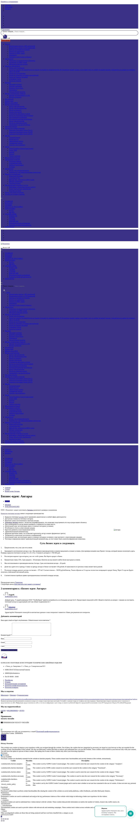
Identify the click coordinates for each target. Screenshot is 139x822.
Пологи (7, 44)
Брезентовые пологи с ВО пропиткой (22, 46)
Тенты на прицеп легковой (18, 77)
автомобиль (39, 699)
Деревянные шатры (15, 143)
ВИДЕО (12, 212)
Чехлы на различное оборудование (21, 115)
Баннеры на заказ (15, 191)
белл (102, 699)
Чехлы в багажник (15, 112)
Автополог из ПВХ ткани (18, 62)
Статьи (7, 501)
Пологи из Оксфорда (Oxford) (19, 49)
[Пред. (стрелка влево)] (1, 820)
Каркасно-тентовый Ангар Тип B (20, 132)
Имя (2, 639)
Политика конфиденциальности (20, 225)
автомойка (44, 699)
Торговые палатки (15, 84)
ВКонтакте (4, 695)
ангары (21, 517)
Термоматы (13, 55)
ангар (63, 699)
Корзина (8, 9)
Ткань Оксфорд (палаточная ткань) (21, 148)
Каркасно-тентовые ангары (10, 513)
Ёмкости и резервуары (12, 174)
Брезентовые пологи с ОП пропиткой (22, 48)
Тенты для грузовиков (16, 68)
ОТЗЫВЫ (8, 205)
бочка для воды (133, 699)
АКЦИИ (12, 218)
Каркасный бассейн (16, 176)
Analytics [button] (4, 798)
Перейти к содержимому (9, 2)
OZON (3, 710)
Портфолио (9, 680)
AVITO (21, 710)
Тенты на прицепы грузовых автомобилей (23, 75)
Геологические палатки (17, 92)
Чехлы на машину (15, 110)
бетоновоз (115, 699)
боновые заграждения (122, 699)
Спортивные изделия (12, 159)
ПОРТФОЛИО (10, 208)
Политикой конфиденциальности (47, 731)
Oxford (20, 699)
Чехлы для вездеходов (16, 121)
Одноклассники (22, 695)
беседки (111, 699)
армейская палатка (73, 699)
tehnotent (8, 505)
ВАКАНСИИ (13, 221)
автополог (59, 699)
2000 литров (10, 699)
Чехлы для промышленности (19, 170)
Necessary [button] (4, 753)
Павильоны (13, 90)
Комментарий (6, 635)
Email (3, 642)
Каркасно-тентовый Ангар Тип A (20, 130)
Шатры (7, 136)
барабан (97, 699)
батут (100, 699)
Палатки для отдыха (16, 88)
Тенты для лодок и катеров (14, 192)
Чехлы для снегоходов (16, 106)
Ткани (7, 147)
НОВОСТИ (13, 216)
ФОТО (11, 210)
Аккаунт (8, 5)
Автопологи (9, 59)
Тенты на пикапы (15, 81)
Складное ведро (14, 178)
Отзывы (7, 682)
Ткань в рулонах (14, 156)
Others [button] (3, 809)
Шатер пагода (14, 139)
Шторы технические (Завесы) (15, 93)
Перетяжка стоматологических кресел (22, 187)
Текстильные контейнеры (18, 117)
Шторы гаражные (15, 97)
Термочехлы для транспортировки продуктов (25, 172)
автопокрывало (53, 699)
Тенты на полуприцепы (17, 73)
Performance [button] (5, 793)
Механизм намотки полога (18, 64)
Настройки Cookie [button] (7, 733)
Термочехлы (9, 169)
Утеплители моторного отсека (19, 114)
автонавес (48, 699)
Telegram (13, 695)
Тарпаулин (19, 582)
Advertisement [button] (5, 804)
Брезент (11, 152)
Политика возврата (11, 687)
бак (81, 699)
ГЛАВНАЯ (9, 201)
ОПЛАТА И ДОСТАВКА (14, 207)
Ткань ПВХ (13, 150)
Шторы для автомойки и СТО (19, 95)
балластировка (90, 699)
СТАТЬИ (12, 219)
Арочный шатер (14, 137)
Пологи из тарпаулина (16, 51)
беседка (108, 699)
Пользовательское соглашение (19, 223)
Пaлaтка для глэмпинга (17, 145)
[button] (15, 722)
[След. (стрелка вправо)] (3, 820)
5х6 (1, 699)
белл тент (105, 699)
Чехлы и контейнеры (12, 104)
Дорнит (11, 154)
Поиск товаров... (8, 31)
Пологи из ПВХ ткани (17, 53)
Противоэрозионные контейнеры (20, 119)
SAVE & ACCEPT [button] (7, 815)
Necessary (5, 755)
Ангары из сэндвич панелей (15, 128)
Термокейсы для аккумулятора (19, 125)
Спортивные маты (15, 163)
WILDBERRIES (12, 710)
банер (94, 699)
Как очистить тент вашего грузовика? (27, 584)
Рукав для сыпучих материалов (20, 189)
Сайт (2, 646)
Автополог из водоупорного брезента (22, 60)
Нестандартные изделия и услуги (16, 185)
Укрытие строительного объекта (20, 57)
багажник (78, 699)
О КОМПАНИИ (10, 214)
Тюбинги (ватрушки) (16, 165)
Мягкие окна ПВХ (11, 103)
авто (31, 699)
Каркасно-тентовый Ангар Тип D (20, 134)
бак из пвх (84, 699)
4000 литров (16, 699)
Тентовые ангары (11, 126)
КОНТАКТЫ (9, 227)
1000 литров (5, 699)
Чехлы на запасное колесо (18, 123)
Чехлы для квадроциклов (17, 108)
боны (128, 699)
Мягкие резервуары (15, 181)
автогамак (34, 699)
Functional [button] (4, 787)
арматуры (67, 699)
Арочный (24, 699)
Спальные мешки (15, 161)
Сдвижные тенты (15, 79)
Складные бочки (15, 183)
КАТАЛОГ (9, 203)
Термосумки (9, 101)
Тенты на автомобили (12, 66)
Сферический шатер (16, 141)
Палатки (8, 82)
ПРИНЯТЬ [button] (19, 733)
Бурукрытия (9, 99)
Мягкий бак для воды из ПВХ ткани (21, 180)
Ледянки (12, 167)
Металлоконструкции (12, 158)
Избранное (8, 7)
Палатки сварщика (15, 86)
